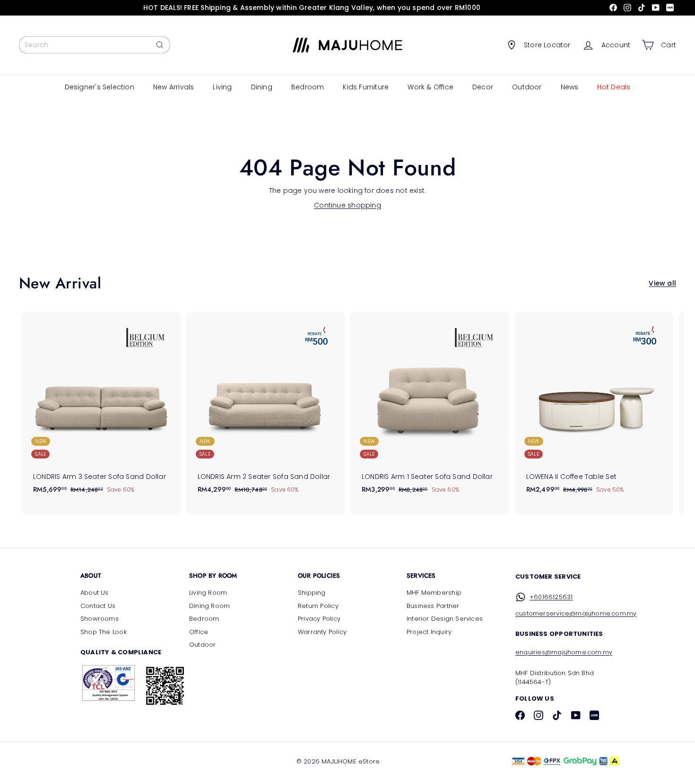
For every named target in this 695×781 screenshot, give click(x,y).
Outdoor (526, 87)
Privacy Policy (319, 618)
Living (222, 87)
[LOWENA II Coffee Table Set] (594, 407)
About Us (94, 592)
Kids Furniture (366, 87)
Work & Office (430, 87)
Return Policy (318, 605)
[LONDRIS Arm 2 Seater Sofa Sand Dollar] (265, 407)
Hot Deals (613, 87)
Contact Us (97, 605)
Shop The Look (103, 631)
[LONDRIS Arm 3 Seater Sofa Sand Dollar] (101, 407)
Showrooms (99, 618)
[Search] (159, 44)
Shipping (312, 592)
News (570, 87)
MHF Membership (434, 592)
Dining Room (209, 605)
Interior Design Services (445, 618)
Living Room (208, 592)
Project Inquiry (429, 631)
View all (662, 283)
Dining (261, 87)
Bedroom (307, 87)
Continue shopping (347, 205)
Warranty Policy (322, 631)
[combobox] (94, 44)
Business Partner (433, 605)
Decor (482, 87)
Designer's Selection (99, 87)
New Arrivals (173, 87)
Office (198, 631)
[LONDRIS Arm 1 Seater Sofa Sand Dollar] (429, 407)
